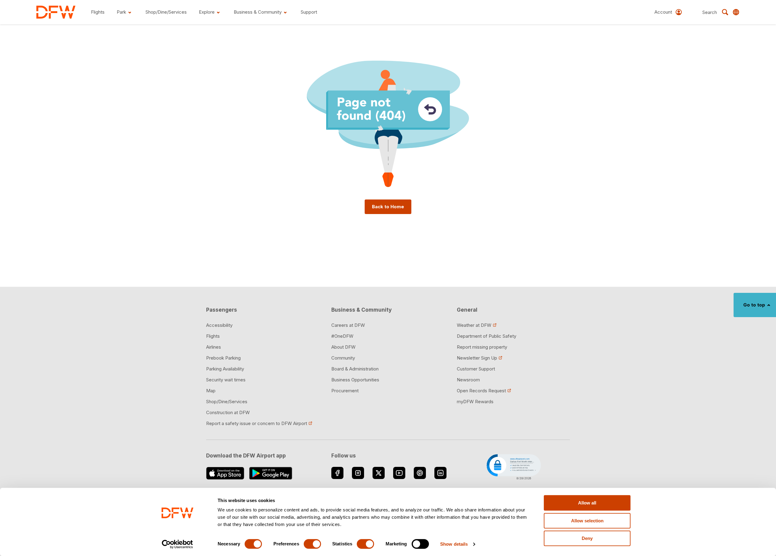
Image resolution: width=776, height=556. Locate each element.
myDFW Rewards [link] (475, 401)
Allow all (587, 502)
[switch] (312, 544)
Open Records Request (481, 391)
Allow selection (587, 520)
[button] (513, 466)
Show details (454, 544)
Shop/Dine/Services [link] (226, 401)
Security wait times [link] (226, 380)
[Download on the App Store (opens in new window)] (225, 473)
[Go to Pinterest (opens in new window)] (420, 473)
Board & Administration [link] (355, 369)
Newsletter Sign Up (477, 358)
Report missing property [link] (482, 347)
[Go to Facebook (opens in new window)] (337, 473)
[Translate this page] (736, 12)
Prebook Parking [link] (223, 358)
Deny (587, 538)
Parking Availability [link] (225, 369)
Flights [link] (213, 336)
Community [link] (343, 358)
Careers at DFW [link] (348, 325)
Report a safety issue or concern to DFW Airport (256, 423)
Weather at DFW (474, 325)
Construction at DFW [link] (228, 412)
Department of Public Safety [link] (486, 336)
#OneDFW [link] (342, 336)
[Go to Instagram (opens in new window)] (358, 473)
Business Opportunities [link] (355, 380)
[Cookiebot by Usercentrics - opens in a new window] (177, 544)
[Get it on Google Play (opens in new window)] (271, 473)
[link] (55, 12)
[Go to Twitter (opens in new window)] (379, 473)
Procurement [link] (345, 391)
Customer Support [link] (476, 369)
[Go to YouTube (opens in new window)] (399, 473)
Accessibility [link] (219, 325)
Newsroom (468, 380)
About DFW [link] (343, 347)
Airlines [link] (213, 347)
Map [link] (211, 391)
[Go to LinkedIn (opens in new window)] (440, 473)
